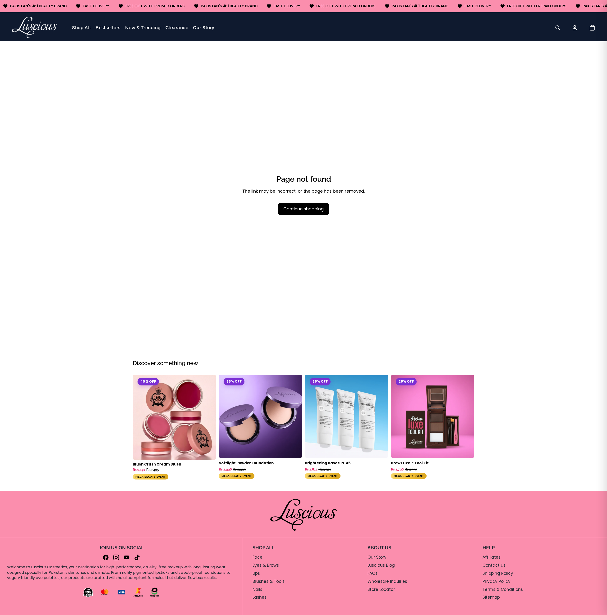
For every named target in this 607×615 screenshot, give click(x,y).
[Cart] (592, 28)
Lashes (260, 597)
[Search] (557, 28)
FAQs (372, 573)
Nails (257, 589)
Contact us (494, 565)
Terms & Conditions (503, 589)
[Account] (575, 28)
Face (257, 557)
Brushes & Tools (269, 581)
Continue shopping (303, 209)
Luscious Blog (381, 565)
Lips (256, 573)
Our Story (377, 557)
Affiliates (492, 557)
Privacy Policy (496, 581)
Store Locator (381, 589)
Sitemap (491, 597)
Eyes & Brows (266, 565)
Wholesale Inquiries (387, 581)
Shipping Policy (498, 573)
